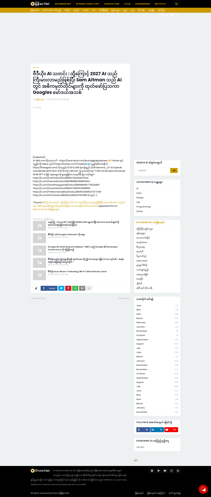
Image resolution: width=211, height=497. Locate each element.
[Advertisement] (105, 38)
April (157, 313)
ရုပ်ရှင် (76, 10)
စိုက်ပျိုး (141, 10)
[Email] (82, 288)
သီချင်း (67, 10)
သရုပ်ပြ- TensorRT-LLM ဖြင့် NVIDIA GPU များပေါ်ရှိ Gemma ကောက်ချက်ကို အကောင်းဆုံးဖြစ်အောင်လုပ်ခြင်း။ (83, 223)
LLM (138, 202)
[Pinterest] (68, 288)
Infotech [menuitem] (160, 3)
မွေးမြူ (151, 10)
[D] (136, 460)
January (157, 326)
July (157, 348)
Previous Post (39, 298)
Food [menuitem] (127, 3)
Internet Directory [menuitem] (87, 3)
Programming (143, 206)
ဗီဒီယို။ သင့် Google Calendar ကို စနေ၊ (66, 234)
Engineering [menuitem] (142, 3)
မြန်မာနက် (35, 10)
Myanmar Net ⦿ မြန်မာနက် (150, 222)
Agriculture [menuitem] (111, 3)
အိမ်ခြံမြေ (103, 10)
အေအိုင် (139, 278)
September (157, 339)
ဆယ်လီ (139, 251)
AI (137, 188)
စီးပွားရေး (140, 246)
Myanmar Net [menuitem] (63, 3)
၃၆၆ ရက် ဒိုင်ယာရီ (144, 288)
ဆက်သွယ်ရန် (174, 493)
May (157, 309)
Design (139, 197)
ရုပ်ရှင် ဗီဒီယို (141, 265)
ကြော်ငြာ (161, 10)
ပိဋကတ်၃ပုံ (141, 256)
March (157, 318)
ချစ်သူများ (141, 233)
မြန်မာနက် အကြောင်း (156, 493)
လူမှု (125, 10)
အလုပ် (86, 10)
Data (139, 193)
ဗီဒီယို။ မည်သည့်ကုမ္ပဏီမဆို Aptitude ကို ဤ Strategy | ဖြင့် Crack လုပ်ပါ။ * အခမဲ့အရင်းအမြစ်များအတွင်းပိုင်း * (86, 260)
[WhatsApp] (75, 288)
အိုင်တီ (139, 283)
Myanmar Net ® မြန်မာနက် (46, 209)
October (157, 335)
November (157, 330)
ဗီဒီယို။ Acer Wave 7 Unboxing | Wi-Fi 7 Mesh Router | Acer (77, 271)
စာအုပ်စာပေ (141, 242)
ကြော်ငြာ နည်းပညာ (144, 228)
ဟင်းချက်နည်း (142, 269)
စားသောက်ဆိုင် (143, 237)
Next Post (124, 298)
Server (139, 211)
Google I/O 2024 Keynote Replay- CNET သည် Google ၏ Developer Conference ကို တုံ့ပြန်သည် (83, 248)
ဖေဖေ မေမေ (141, 260)
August (157, 343)
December (157, 365)
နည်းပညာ (115, 10)
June (157, 305)
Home (36, 67)
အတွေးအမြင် (142, 274)
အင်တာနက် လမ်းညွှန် (52, 10)
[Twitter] (61, 288)
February (157, 322)
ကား (94, 10)
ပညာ (132, 10)
